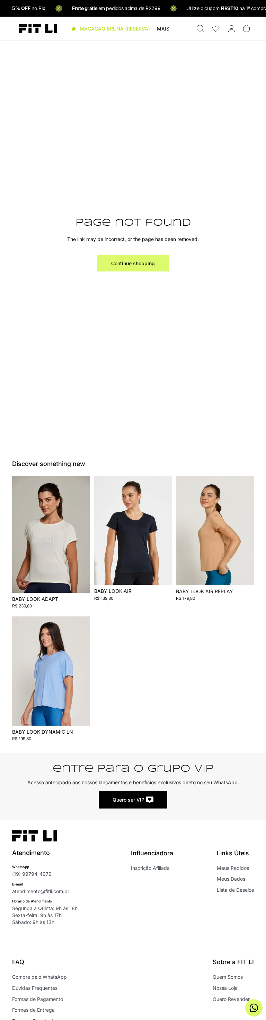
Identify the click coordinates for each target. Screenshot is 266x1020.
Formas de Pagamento (37, 999)
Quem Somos (228, 977)
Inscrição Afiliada (150, 868)
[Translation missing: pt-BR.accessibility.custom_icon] (216, 28)
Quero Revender (231, 999)
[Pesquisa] (200, 28)
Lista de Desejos (235, 890)
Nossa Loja (225, 988)
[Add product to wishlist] (80, 488)
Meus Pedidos (233, 868)
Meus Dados (231, 879)
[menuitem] (163, 29)
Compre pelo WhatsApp (39, 977)
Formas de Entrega (33, 1010)
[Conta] (231, 28)
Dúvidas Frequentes (34, 988)
